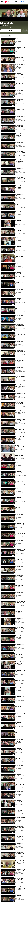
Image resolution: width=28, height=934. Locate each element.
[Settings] (19, 2)
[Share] (26, 30)
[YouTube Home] (8, 2)
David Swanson (5, 25)
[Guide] (2, 2)
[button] (14, 13)
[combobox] (6, 36)
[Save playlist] (23, 30)
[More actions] (26, 39)
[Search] (16, 2)
